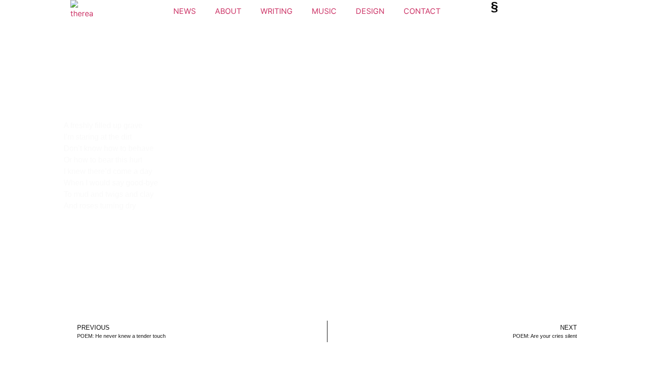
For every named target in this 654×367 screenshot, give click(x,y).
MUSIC (324, 11)
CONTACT (422, 11)
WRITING (276, 11)
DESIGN (370, 11)
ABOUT (228, 11)
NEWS (184, 11)
